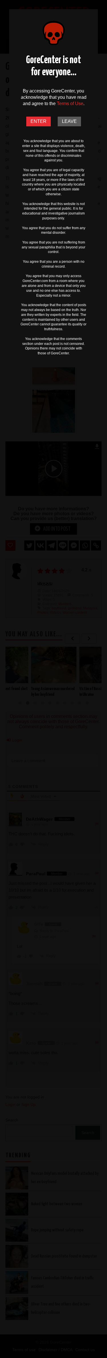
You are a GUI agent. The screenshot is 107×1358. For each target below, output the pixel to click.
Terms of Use (70, 103)
